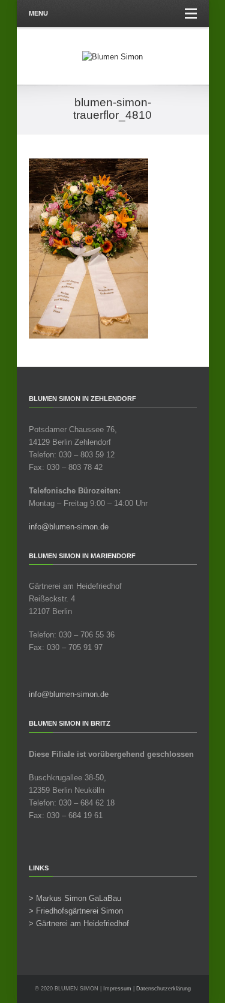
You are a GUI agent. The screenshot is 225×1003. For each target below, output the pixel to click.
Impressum (117, 989)
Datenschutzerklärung (163, 989)
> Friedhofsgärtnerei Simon (76, 910)
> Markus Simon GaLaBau (75, 898)
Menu (38, 13)
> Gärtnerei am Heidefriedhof (79, 923)
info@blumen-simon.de (69, 526)
